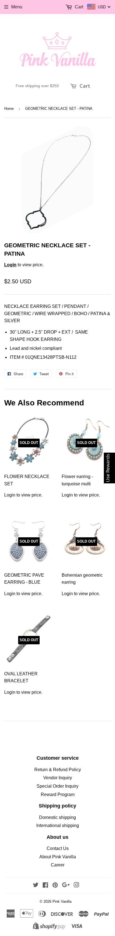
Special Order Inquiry (57, 786)
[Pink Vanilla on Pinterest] (55, 885)
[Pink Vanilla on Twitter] (36, 885)
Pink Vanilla (61, 901)
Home (9, 108)
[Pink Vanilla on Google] (66, 885)
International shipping (57, 825)
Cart (84, 85)
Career (57, 865)
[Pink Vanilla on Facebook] (45, 885)
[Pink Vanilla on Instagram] (76, 885)
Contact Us (58, 848)
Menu (16, 6)
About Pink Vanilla (57, 856)
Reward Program (58, 794)
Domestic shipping (57, 817)
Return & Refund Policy (57, 769)
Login (10, 264)
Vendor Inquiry (57, 777)
